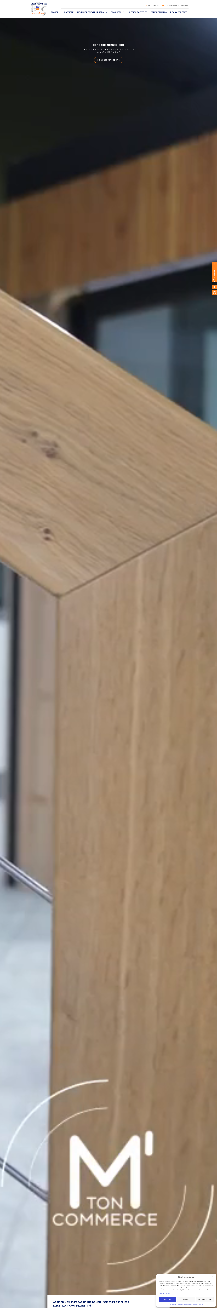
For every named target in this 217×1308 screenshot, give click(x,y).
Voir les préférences (204, 1299)
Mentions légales (198, 1304)
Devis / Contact (178, 12)
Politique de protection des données (180, 1304)
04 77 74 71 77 (153, 5)
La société (68, 12)
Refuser (186, 1299)
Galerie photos (159, 12)
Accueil (55, 12)
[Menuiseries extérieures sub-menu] (106, 12)
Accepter (167, 1299)
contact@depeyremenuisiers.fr (177, 5)
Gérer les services (164, 1293)
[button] (212, 1277)
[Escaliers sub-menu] (124, 12)
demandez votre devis (108, 60)
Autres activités (138, 12)
